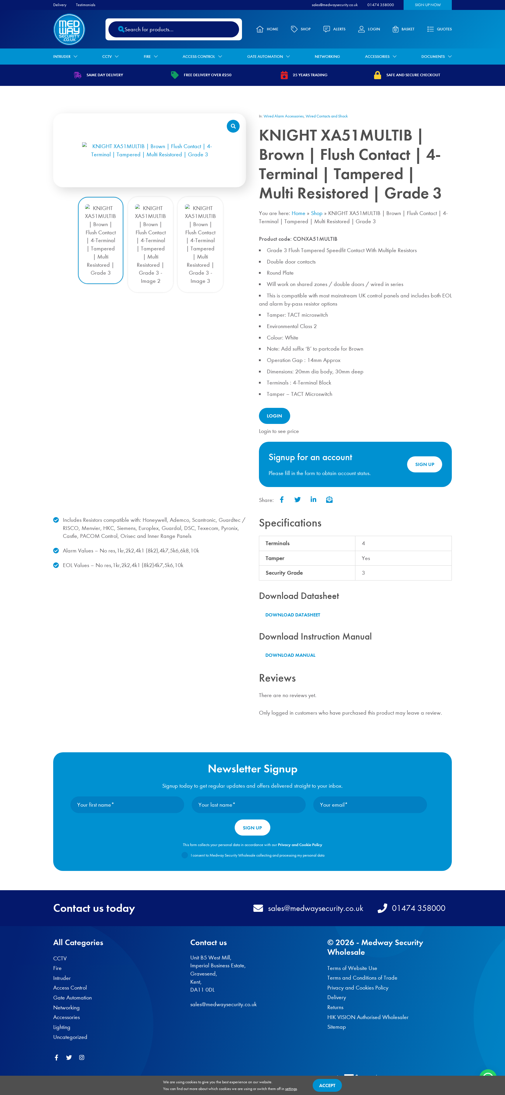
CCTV (107, 56)
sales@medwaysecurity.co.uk (335, 4)
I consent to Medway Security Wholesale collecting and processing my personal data (257, 855)
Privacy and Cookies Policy (357, 987)
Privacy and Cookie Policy (300, 844)
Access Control (199, 56)
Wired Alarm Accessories (284, 116)
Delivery (59, 4)
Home (272, 29)
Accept (327, 1085)
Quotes (444, 29)
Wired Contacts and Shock (327, 116)
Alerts (339, 29)
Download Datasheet (292, 615)
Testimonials (85, 4)
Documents (433, 56)
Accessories (377, 56)
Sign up (424, 464)
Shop (306, 29)
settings (291, 1088)
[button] (233, 126)
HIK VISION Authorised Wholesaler (368, 1017)
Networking (327, 56)
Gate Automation (265, 56)
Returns (335, 1007)
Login (374, 29)
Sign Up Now (428, 4)
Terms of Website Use (352, 968)
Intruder (61, 56)
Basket (408, 29)
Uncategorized (70, 1037)
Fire (147, 56)
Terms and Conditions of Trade (362, 977)
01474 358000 (380, 4)
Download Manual (290, 655)
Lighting (61, 1027)
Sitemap (336, 1026)
